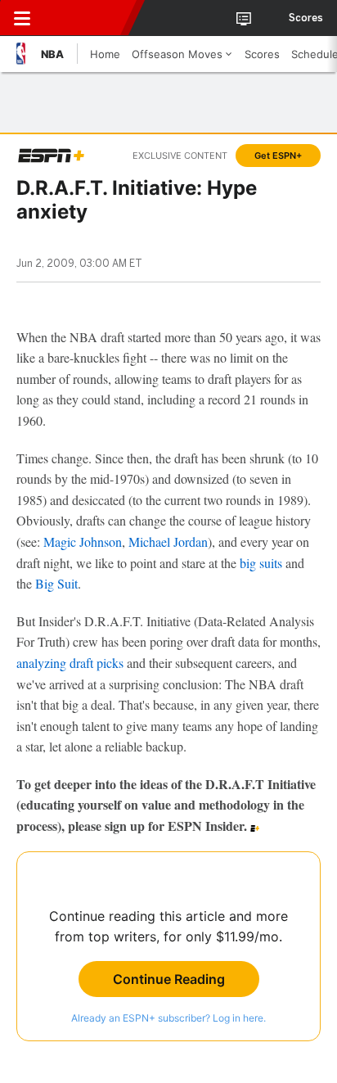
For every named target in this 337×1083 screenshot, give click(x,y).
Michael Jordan (168, 541)
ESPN (87, 18)
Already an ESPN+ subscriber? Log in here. (168, 1018)
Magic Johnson (82, 541)
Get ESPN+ (278, 155)
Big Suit (56, 583)
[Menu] (22, 18)
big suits (261, 562)
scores (306, 18)
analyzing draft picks (70, 662)
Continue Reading (169, 979)
